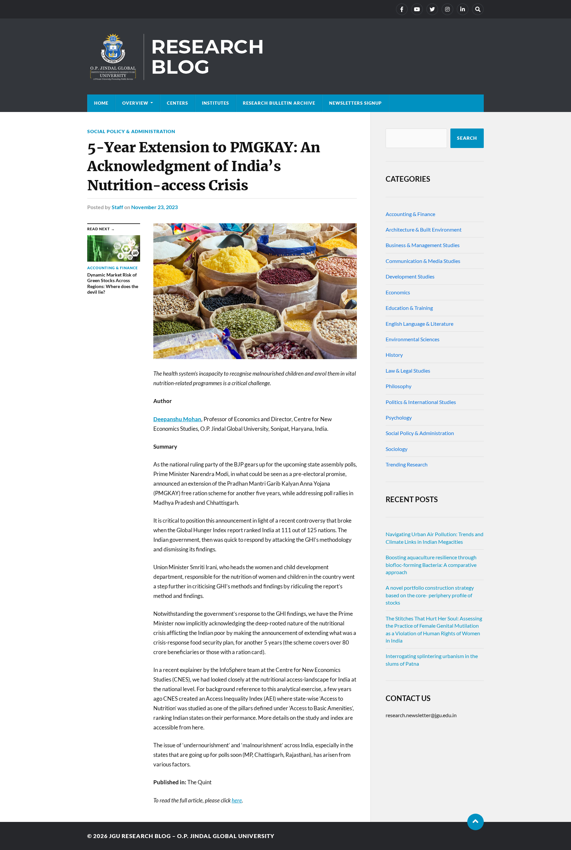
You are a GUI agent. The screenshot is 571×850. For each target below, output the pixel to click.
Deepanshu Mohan (177, 419)
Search (467, 138)
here (237, 800)
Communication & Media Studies (423, 261)
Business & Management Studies (423, 245)
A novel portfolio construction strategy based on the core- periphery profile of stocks (430, 595)
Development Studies (410, 276)
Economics (398, 292)
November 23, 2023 (154, 207)
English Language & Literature (419, 323)
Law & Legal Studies (408, 370)
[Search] (478, 9)
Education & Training (409, 308)
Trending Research (407, 464)
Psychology (399, 417)
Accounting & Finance (410, 214)
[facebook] (402, 9)
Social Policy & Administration (131, 131)
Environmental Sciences (412, 339)
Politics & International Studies (421, 402)
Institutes (215, 103)
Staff (117, 207)
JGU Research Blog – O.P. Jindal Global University (192, 835)
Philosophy (398, 386)
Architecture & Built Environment (424, 229)
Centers (177, 103)
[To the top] (475, 822)
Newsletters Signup (355, 103)
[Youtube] (417, 9)
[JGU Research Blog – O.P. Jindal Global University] (285, 56)
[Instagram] (447, 9)
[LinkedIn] (463, 9)
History (394, 354)
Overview (135, 103)
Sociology (396, 449)
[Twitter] (432, 9)
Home (101, 103)
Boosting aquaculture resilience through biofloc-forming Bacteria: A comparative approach (431, 564)
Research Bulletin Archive (279, 103)
